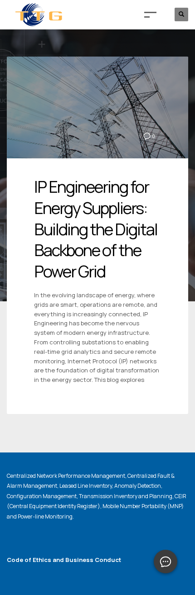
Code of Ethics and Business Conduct (64, 560)
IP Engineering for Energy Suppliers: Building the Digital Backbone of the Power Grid (95, 229)
